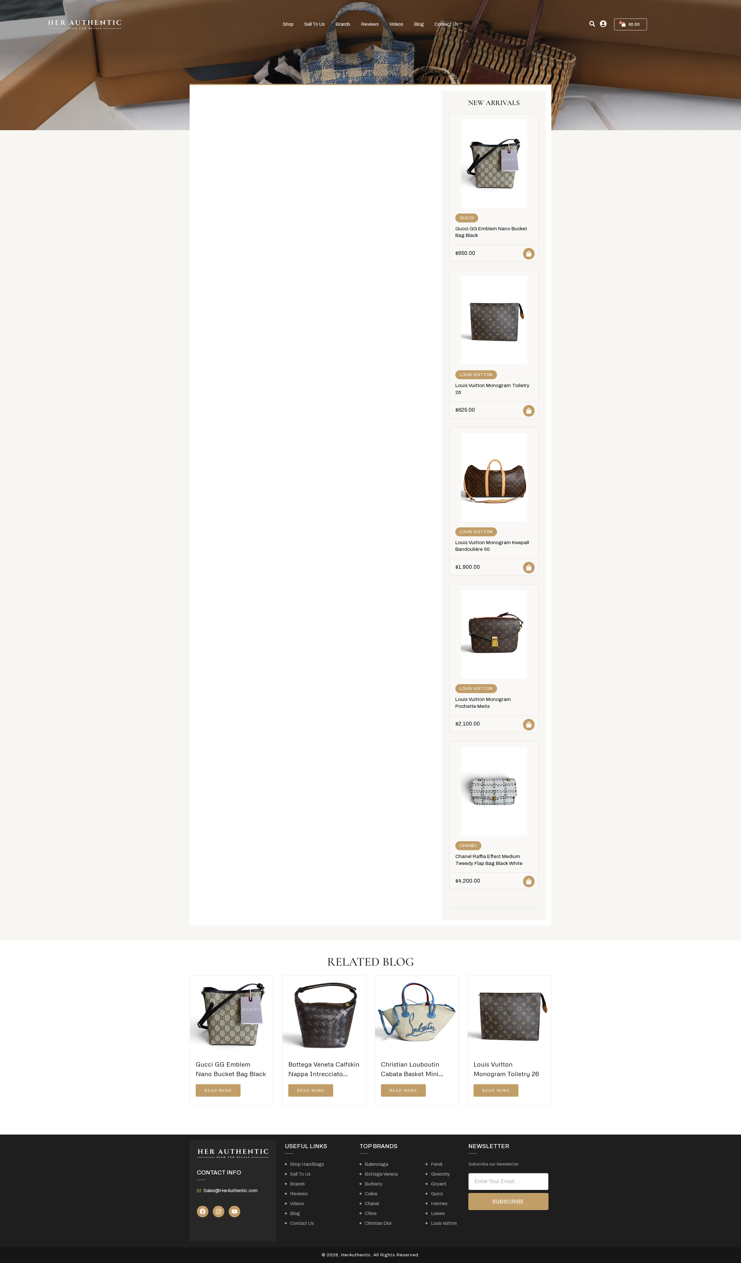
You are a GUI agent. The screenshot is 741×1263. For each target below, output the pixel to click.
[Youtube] (234, 1211)
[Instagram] (218, 1211)
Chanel (468, 846)
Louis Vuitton (476, 375)
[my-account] (603, 23)
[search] (592, 24)
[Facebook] (202, 1211)
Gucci (467, 218)
